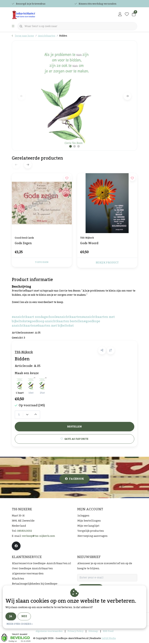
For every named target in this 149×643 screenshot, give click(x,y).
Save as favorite (76, 438)
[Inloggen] (119, 14)
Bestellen (74, 426)
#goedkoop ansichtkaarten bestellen (56, 321)
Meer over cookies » (20, 624)
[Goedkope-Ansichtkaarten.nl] (34, 14)
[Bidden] (74, 95)
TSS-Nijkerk (24, 352)
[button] (102, 350)
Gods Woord (89, 243)
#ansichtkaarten (69, 317)
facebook (76, 478)
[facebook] (16, 546)
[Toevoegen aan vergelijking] (110, 350)
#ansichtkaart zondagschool (34, 317)
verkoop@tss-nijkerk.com (38, 536)
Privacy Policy (75, 631)
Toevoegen (41, 262)
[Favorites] (126, 14)
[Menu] (13, 26)
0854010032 (24, 531)
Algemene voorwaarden (49, 631)
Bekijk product (107, 262)
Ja (10, 616)
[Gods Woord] (107, 203)
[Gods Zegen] (42, 203)
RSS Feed (108, 631)
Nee (24, 616)
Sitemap (93, 631)
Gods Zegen (23, 243)
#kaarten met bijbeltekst (55, 326)
